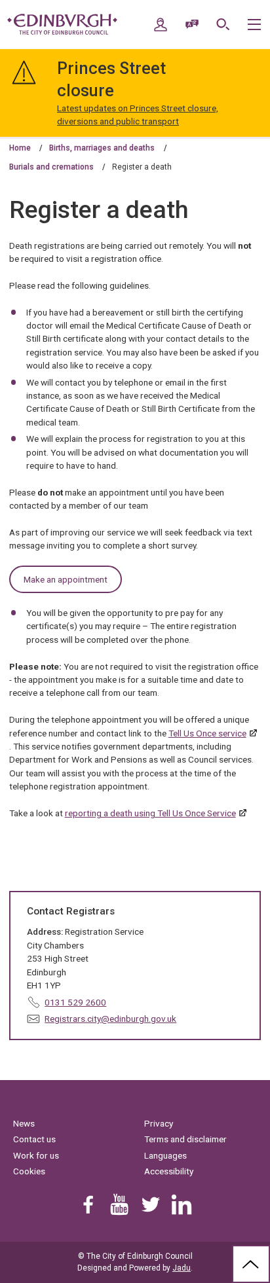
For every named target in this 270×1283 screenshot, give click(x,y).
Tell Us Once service (207, 733)
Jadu (181, 1268)
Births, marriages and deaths (102, 148)
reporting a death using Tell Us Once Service (150, 813)
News (24, 1123)
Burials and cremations (51, 167)
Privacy (158, 1123)
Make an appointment (65, 579)
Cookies (29, 1171)
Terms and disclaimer (185, 1139)
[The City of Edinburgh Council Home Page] (62, 24)
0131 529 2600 (75, 1002)
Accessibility (168, 1171)
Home (20, 148)
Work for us (36, 1155)
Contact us (34, 1139)
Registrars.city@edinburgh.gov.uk (110, 1018)
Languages (165, 1155)
